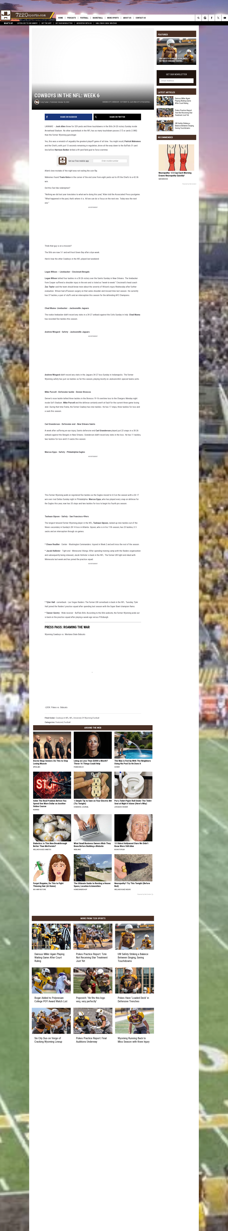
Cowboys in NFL (62, 718)
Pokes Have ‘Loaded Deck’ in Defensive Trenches (133, 999)
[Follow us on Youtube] (225, 18)
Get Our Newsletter (64, 23)
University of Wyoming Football (86, 718)
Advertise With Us (84, 23)
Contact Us (141, 18)
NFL (71, 718)
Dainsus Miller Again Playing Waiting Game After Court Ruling (49, 957)
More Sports (113, 18)
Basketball (98, 18)
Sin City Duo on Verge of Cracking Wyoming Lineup (48, 1040)
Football (84, 18)
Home (60, 18)
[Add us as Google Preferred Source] (205, 18)
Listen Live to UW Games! (27, 23)
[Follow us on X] (218, 18)
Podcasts (71, 18)
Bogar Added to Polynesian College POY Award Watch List (50, 999)
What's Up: (8, 23)
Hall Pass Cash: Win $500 (106, 23)
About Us (127, 18)
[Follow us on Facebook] (211, 18)
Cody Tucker (44, 102)
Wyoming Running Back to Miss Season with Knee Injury (133, 1040)
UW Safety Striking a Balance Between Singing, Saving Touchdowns (133, 957)
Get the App (46, 23)
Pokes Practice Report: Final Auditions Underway (91, 1040)
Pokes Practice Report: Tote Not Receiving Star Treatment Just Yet (92, 957)
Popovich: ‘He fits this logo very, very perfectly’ (90, 999)
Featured (59, 722)
